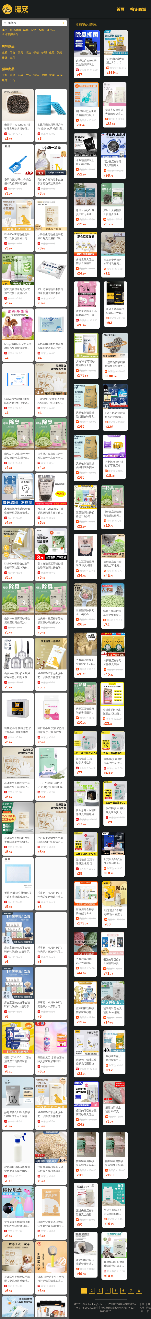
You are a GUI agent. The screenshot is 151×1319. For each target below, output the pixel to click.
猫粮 (26, 30)
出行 (12, 80)
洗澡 (60, 52)
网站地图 (142, 1308)
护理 (44, 52)
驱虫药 (51, 30)
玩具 (20, 52)
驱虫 (4, 30)
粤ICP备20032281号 (87, 1307)
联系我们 (148, 1308)
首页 (120, 9)
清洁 (28, 52)
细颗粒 (92, 24)
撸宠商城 (138, 9)
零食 (12, 52)
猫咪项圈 (15, 30)
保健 (36, 52)
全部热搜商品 (10, 34)
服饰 (4, 57)
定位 (34, 30)
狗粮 (41, 30)
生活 (52, 52)
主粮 (4, 52)
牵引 (12, 57)
